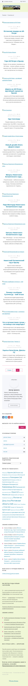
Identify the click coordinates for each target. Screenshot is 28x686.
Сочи (7, 507)
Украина (12, 509)
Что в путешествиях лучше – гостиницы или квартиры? (14, 323)
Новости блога (14, 142)
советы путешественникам (11, 517)
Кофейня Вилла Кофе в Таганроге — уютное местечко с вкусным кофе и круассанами (15, 545)
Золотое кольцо (8, 482)
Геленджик (16, 477)
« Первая (9, 370)
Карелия (5, 489)
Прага (21, 494)
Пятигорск (10, 497)
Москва (21, 492)
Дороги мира (14, 7)
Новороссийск (15, 494)
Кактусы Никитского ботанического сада (14, 234)
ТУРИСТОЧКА (5, 594)
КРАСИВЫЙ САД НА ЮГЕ (8, 444)
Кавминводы (9, 487)
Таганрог (13, 507)
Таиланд (20, 507)
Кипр (10, 489)
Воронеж (6, 477)
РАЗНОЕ (5, 448)
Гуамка (14, 480)
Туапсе (6, 510)
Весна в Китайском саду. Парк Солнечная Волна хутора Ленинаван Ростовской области (15, 530)
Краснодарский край (6, 492)
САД (15, 504)
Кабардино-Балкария (12, 347)
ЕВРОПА (5, 441)
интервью (8, 512)
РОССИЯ (16, 28)
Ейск (19, 480)
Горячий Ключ (7, 480)
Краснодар (17, 489)
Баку (10, 474)
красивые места (18, 512)
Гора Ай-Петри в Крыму (14, 61)
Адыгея (11, 472)
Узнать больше (14, 405)
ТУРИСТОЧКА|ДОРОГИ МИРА (10, 573)
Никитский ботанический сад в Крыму (14, 261)
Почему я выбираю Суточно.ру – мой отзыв (14, 293)
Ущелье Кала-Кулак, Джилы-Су (14, 351)
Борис (5, 550)
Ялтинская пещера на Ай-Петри (14, 32)
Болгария (15, 474)
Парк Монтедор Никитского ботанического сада (14, 206)
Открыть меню (8, 1)
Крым (12, 28)
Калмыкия (20, 487)
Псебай (4, 497)
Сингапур (18, 116)
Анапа (19, 472)
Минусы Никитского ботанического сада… (14, 176)
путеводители (6, 514)
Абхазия (4, 472)
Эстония (18, 509)
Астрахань (5, 474)
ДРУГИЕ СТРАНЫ (12, 116)
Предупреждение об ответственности (13, 666)
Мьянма (6, 495)
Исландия (16, 482)
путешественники (17, 514)
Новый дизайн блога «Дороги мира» (14, 146)
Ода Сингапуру (14, 119)
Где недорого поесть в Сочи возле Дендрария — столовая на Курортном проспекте (14, 638)
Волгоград (21, 474)
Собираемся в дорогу (14, 289)
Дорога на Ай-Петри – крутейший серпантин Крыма (14, 91)
